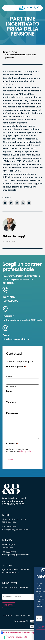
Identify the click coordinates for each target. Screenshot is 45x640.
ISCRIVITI (8, 605)
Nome (9, 376)
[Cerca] (38, 7)
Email (6, 335)
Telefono (8, 297)
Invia (10, 459)
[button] (6, 8)
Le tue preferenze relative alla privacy (21, 632)
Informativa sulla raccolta (15, 637)
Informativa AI (21, 621)
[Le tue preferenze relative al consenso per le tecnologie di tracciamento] (4, 637)
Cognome (11, 386)
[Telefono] (35, 7)
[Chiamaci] (28, 7)
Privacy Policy (26, 451)
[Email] (31, 7)
